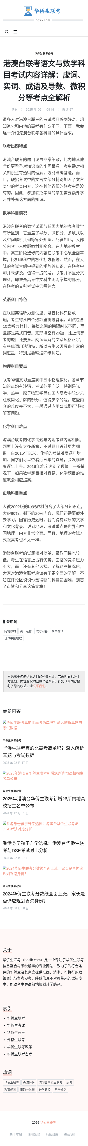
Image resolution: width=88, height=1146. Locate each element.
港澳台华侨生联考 (50, 1082)
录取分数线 (27, 1089)
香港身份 (29, 1082)
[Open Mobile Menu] (15, 32)
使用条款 (34, 1134)
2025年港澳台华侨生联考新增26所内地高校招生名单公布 (44, 802)
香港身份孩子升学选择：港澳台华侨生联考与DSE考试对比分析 (43, 847)
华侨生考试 (16, 1025)
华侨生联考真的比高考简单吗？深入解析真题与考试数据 (43, 752)
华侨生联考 (16, 1018)
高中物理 (57, 631)
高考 (69, 1082)
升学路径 (45, 1089)
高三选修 (26, 631)
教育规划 (10, 1089)
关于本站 (15, 1134)
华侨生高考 (16, 1033)
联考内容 (42, 631)
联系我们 (39, 686)
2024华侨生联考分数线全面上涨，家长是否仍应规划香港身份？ (44, 897)
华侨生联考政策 (19, 1047)
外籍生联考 (16, 1040)
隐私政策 (52, 1134)
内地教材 (10, 631)
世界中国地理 (13, 638)
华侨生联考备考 (44, 53)
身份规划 (60, 1089)
